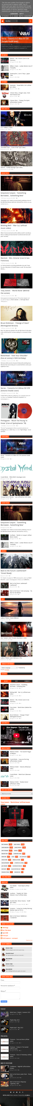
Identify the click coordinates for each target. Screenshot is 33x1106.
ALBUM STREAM (5, 503)
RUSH (13, 856)
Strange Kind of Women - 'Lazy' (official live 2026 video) (16, 497)
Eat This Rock (7, 930)
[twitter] (14, 1092)
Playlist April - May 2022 (16, 1027)
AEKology (5, 927)
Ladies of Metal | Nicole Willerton (10, 618)
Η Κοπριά (5, 935)
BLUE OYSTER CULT (16, 869)
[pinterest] (20, 1092)
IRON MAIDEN (5, 847)
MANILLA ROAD (16, 859)
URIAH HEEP (4, 859)
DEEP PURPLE (17, 844)
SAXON (16, 850)
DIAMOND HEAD (17, 853)
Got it (22, 14)
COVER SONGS (5, 436)
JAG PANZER (4, 866)
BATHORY (4, 869)
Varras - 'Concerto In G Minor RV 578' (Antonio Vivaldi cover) (15, 40)
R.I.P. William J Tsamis (6, 127)
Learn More (14, 14)
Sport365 (5, 933)
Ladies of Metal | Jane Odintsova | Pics (11, 658)
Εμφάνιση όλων (29, 940)
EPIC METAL (4, 55)
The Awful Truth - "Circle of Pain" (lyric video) (13, 147)
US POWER (4, 82)
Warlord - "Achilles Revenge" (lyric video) (12, 167)
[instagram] (22, 1092)
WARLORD (4, 856)
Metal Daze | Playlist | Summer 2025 (20, 1012)
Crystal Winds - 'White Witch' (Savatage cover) (13, 477)
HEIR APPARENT (5, 863)
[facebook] (11, 1092)
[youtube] (17, 1092)
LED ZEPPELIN (23, 856)
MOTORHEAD (5, 844)
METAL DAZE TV (5, 109)
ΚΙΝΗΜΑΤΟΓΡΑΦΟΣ (17, 866)
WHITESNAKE (5, 850)
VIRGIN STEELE (5, 872)
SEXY (3, 599)
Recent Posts (5, 173)
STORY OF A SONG (19, 863)
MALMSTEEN (5, 853)
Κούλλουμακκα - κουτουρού (10, 938)
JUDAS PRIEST (18, 847)
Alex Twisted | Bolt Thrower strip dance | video (14, 638)
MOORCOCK (17, 872)
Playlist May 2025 (15, 1020)
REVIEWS (4, 551)
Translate (6, 670)
